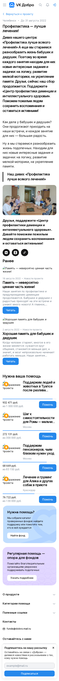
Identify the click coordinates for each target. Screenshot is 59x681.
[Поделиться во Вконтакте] (6, 252)
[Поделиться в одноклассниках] (15, 252)
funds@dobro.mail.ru (19, 628)
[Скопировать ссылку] (24, 252)
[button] (29, 594)
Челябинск (9, 20)
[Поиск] (41, 5)
